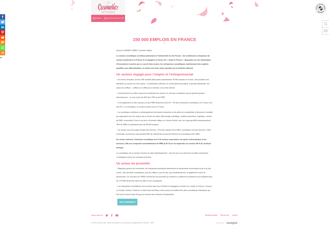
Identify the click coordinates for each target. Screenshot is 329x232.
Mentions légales (211, 215)
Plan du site (225, 215)
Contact (235, 215)
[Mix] (2, 42)
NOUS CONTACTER (115, 18)
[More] (2, 52)
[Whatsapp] (2, 47)
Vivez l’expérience (127, 202)
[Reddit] (2, 37)
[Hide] (1, 58)
